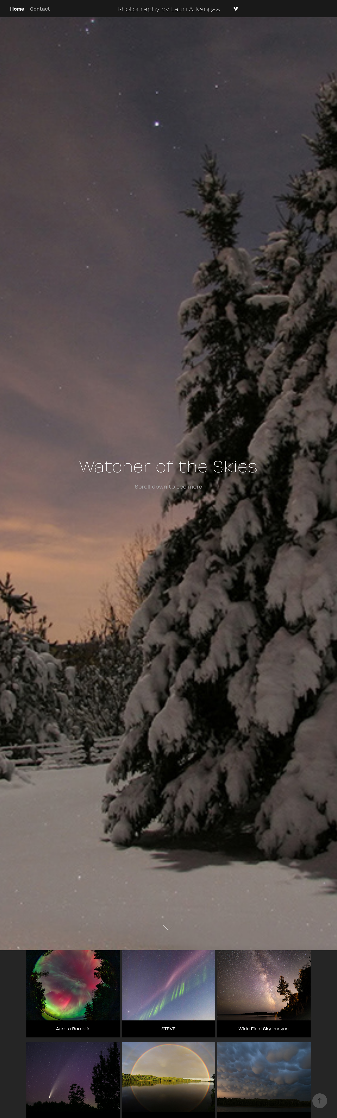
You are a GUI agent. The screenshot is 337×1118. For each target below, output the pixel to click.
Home (17, 9)
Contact (40, 9)
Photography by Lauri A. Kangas (168, 8)
